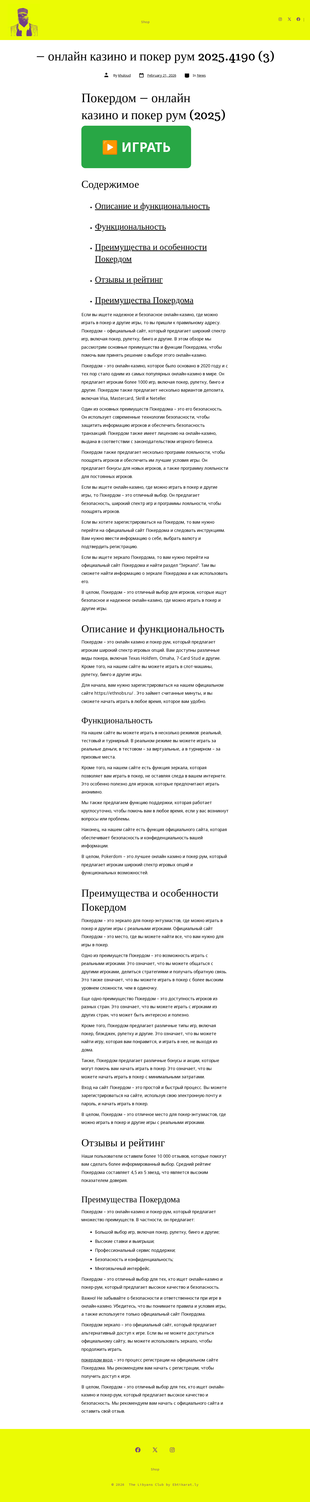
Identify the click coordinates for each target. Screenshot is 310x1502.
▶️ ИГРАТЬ (136, 147)
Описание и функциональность (152, 205)
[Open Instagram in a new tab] (280, 19)
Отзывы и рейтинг (129, 279)
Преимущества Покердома (144, 299)
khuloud (124, 75)
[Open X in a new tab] (289, 19)
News (201, 75)
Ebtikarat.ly (185, 1484)
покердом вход (97, 1360)
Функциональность (130, 226)
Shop (145, 22)
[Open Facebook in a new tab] (298, 19)
